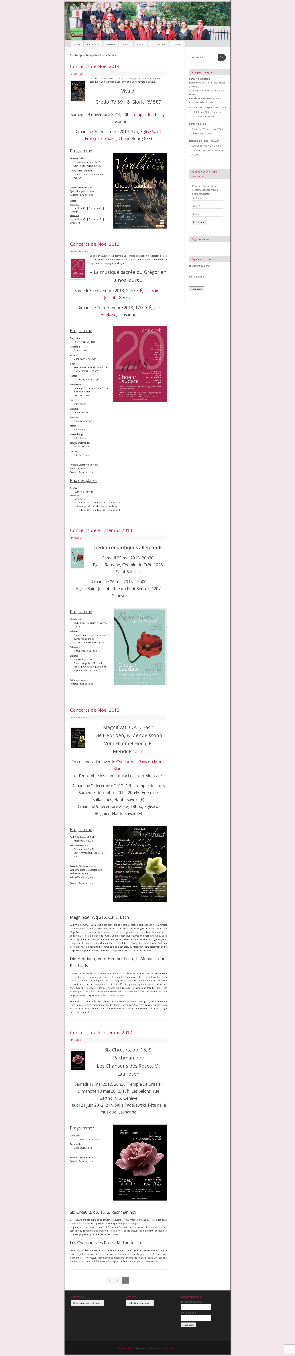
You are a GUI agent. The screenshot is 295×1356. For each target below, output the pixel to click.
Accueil (77, 44)
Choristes (177, 44)
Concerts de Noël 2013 (94, 244)
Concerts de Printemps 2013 (101, 530)
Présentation (93, 44)
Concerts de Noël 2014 (94, 66)
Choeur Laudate (88, 35)
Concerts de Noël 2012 (94, 710)
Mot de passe (196, 276)
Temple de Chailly (148, 114)
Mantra (160, 1348)
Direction (110, 44)
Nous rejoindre (158, 44)
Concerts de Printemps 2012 (101, 1032)
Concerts (126, 44)
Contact (140, 44)
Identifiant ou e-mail (199, 265)
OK (220, 57)
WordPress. (171, 1348)
